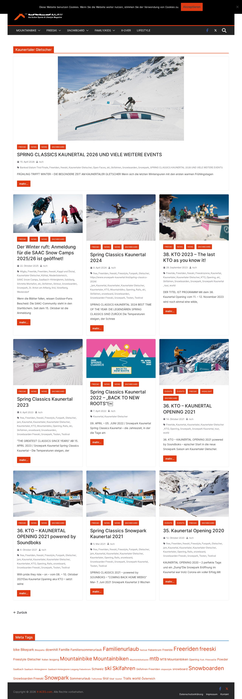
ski (108, 167)
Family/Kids (103, 30)
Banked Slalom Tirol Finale (34, 167)
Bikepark (27, 650)
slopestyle (166, 669)
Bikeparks (40, 650)
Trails (127, 678)
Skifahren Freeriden (148, 669)
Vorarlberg (62, 287)
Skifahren (116, 167)
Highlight (207, 391)
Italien (45, 659)
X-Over (126, 30)
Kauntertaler (96, 289)
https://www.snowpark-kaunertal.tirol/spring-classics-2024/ (118, 279)
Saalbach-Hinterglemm (51, 279)
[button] (38, 30)
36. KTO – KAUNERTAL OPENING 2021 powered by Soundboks (46, 536)
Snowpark (143, 167)
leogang (54, 659)
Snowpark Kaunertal (213, 281)
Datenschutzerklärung (191, 694)
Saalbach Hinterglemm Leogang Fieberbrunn (69, 669)
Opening (130, 289)
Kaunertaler (114, 285)
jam (93, 285)
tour (166, 285)
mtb (154, 658)
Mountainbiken (111, 659)
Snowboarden (129, 167)
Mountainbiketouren (139, 660)
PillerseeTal (210, 659)
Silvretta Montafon (27, 283)
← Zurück (20, 612)
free (95, 273)
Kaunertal (101, 285)
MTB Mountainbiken (174, 659)
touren (118, 678)
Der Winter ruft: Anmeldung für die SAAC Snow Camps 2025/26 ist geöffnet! (46, 252)
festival (143, 650)
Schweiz (98, 669)
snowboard (107, 293)
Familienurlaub (121, 649)
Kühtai (44, 275)
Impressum (211, 694)
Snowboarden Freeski (101, 297)
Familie (64, 650)
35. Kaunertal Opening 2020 (193, 530)
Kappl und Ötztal (66, 271)
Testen (129, 297)
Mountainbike (26, 30)
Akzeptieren (192, 7)
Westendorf (23, 291)
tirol (54, 287)
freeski (64, 167)
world (172, 285)
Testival (139, 297)
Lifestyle (143, 30)
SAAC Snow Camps (27, 279)
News (33, 147)
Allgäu (23, 271)
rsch (41, 161)
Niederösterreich (58, 275)
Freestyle (123, 273)
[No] (237, 7)
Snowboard (76, 30)
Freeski (52, 30)
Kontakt (224, 694)
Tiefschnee (96, 678)
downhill (52, 650)
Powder (222, 659)
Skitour (57, 283)
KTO (106, 289)
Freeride (32, 271)
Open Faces (99, 167)
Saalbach (18, 669)
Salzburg (69, 279)
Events (168, 391)
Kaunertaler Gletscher (80, 167)
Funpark (133, 273)
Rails (138, 289)
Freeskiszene (202, 273)
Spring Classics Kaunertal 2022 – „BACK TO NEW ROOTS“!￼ (118, 397)
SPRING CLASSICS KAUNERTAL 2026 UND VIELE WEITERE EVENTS (89, 154)
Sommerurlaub (80, 678)
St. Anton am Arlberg (39, 287)
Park (202, 660)
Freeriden (54, 167)
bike (16, 650)
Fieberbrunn (154, 650)
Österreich (148, 678)
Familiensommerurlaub (86, 650)
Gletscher (144, 273)
